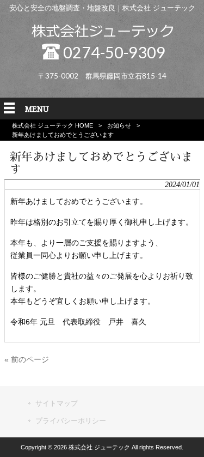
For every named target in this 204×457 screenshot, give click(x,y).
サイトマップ (56, 403)
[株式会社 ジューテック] (102, 35)
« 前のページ (26, 359)
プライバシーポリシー (70, 421)
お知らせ (119, 125)
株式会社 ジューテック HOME (52, 125)
